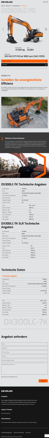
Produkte (4, 396)
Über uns (3, 422)
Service (3, 413)
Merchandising (12, 422)
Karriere (7, 422)
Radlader (15, 400)
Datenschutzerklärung (19, 432)
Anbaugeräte (33, 402)
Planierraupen (34, 400)
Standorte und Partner (29, 422)
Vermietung (7, 413)
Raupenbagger (4, 400)
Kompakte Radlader (26, 400)
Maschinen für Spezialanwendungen (9, 402)
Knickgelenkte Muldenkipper (24, 402)
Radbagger (10, 400)
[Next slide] (46, 29)
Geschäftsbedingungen (6, 432)
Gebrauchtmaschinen (30, 404)
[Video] (24, 165)
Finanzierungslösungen (19, 404)
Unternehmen (5, 419)
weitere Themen (6, 409)
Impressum (28, 432)
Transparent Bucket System (7, 404)
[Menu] (47, 2)
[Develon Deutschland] (6, 2)
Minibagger (19, 400)
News (35, 422)
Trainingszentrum (20, 422)
